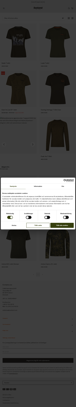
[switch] (28, 217)
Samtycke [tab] (13, 186)
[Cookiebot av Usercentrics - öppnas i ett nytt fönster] (65, 180)
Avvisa (14, 225)
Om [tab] (63, 186)
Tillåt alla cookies (62, 225)
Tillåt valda (38, 225)
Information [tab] (38, 186)
